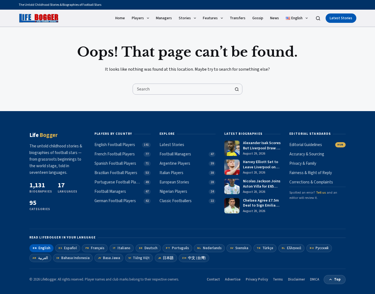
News (274, 18)
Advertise (232, 279)
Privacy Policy (257, 279)
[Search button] (237, 89)
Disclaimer (296, 279)
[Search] (318, 18)
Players (138, 18)
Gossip (257, 18)
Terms (278, 279)
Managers (164, 18)
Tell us (321, 192)
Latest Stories (341, 18)
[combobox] (182, 89)
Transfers (237, 18)
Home (120, 18)
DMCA (314, 279)
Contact (213, 279)
